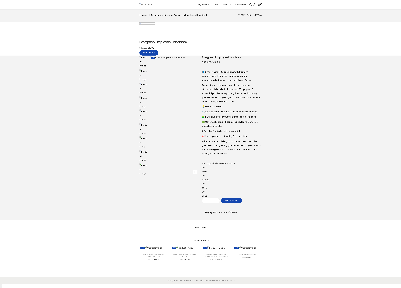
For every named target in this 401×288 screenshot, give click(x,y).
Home (142, 15)
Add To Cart (149, 52)
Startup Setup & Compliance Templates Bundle (153, 255)
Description (200, 227)
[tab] (200, 227)
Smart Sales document (247, 254)
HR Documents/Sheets (160, 15)
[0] (259, 4)
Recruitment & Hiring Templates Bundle (185, 255)
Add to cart (232, 200)
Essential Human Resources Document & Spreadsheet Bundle (216, 255)
